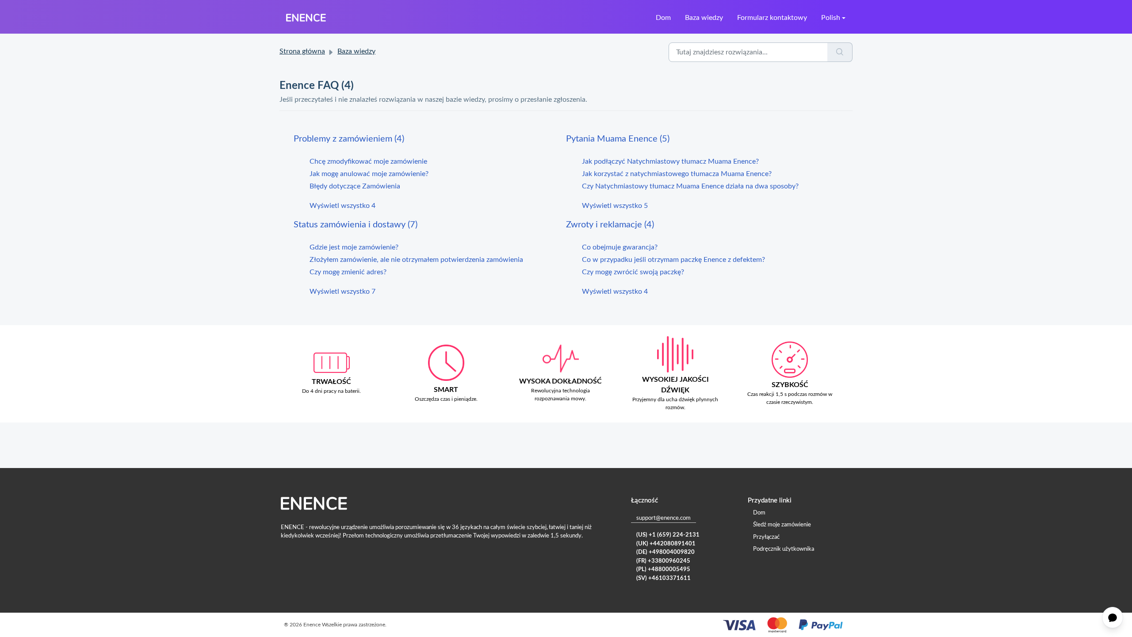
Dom (663, 17)
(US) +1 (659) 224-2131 (668, 535)
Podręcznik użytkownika (783, 549)
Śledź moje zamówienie (782, 525)
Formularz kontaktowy (772, 17)
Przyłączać (766, 537)
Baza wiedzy (704, 17)
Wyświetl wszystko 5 (615, 205)
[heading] (430, 139)
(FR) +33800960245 (663, 561)
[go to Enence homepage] (306, 17)
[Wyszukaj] (840, 52)
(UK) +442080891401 (666, 544)
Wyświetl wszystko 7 (342, 291)
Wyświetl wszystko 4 (342, 205)
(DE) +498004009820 (665, 552)
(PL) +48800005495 (663, 569)
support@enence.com (663, 518)
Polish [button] (830, 17)
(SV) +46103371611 (663, 578)
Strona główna (302, 51)
